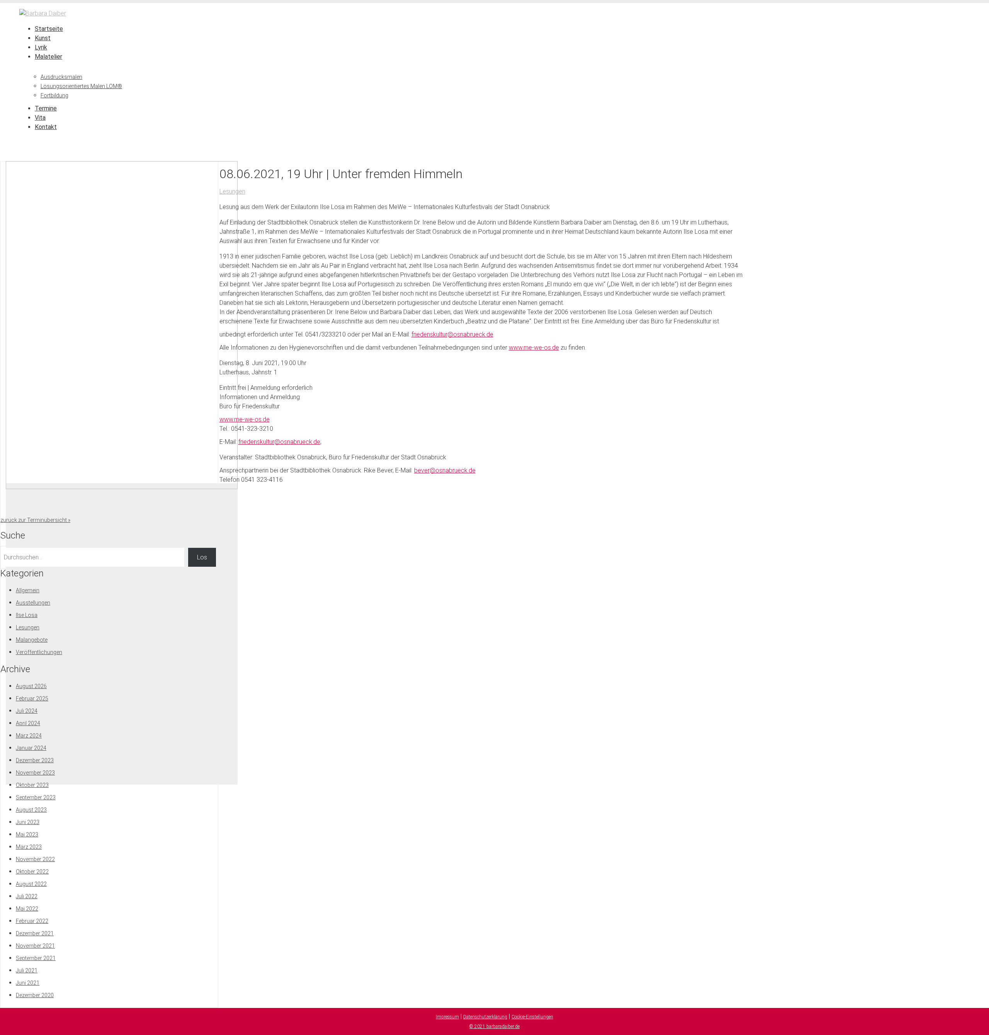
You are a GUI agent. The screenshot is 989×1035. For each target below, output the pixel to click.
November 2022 (35, 859)
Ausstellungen (33, 603)
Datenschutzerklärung (485, 1017)
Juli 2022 (26, 896)
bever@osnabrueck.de (445, 470)
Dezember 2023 (35, 760)
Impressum (447, 1017)
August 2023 (31, 810)
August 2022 (31, 884)
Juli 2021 (26, 970)
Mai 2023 (27, 834)
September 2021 (36, 958)
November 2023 (35, 773)
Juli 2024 (26, 711)
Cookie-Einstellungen (532, 1017)
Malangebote (32, 640)
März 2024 (29, 735)
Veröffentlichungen (39, 652)
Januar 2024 (31, 748)
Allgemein (27, 590)
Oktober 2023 (32, 785)
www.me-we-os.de (534, 347)
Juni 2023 (27, 822)
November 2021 (35, 946)
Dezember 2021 (35, 933)
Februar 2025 (32, 698)
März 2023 (29, 847)
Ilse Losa (26, 615)
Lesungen (232, 191)
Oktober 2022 (32, 871)
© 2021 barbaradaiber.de (494, 1026)
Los (202, 557)
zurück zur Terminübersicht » (35, 520)
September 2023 (36, 797)
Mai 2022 (27, 909)
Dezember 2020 (35, 995)
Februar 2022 (32, 921)
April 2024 (28, 723)
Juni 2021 (27, 983)
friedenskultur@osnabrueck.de (452, 334)
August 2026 (31, 686)
